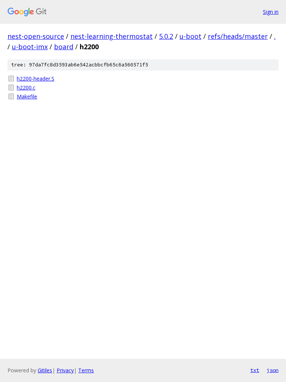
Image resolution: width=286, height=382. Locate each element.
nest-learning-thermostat (111, 36)
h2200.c (26, 87)
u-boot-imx (30, 46)
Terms (86, 370)
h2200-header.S (35, 78)
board (63, 46)
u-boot (190, 36)
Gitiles (45, 370)
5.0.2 (166, 36)
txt (254, 370)
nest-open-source (35, 36)
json (273, 370)
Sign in (271, 11)
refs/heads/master (238, 36)
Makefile (27, 96)
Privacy (65, 370)
